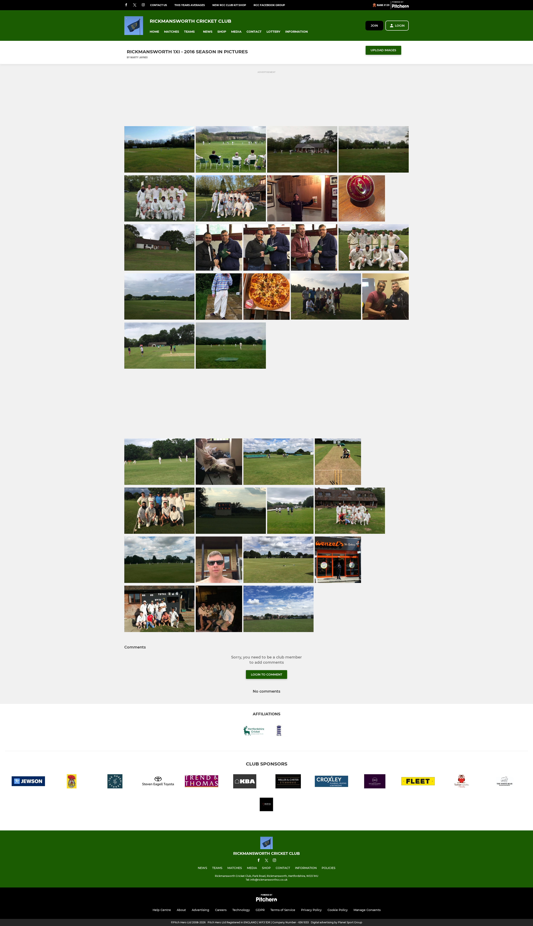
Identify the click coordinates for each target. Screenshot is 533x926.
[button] (154, 32)
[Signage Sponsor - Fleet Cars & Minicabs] (418, 782)
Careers (221, 910)
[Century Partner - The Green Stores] (115, 782)
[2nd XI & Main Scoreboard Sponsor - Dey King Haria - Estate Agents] (374, 782)
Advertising (200, 910)
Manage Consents (367, 910)
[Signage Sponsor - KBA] (245, 782)
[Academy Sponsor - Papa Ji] (71, 782)
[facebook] (126, 5)
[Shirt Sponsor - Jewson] (28, 782)
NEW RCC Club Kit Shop (229, 5)
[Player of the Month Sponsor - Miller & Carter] (288, 782)
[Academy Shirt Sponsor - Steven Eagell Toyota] (158, 782)
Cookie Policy (338, 910)
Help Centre (162, 910)
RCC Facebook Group (269, 5)
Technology (241, 910)
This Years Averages (189, 5)
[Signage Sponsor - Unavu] (266, 805)
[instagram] (143, 5)
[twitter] (134, 5)
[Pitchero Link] (400, 6)
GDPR (260, 910)
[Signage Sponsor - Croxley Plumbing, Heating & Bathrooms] (331, 782)
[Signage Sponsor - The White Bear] (504, 782)
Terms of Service (282, 910)
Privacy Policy (311, 910)
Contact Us (158, 5)
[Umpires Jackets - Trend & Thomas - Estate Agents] (201, 782)
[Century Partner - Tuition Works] (461, 782)
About (181, 910)
